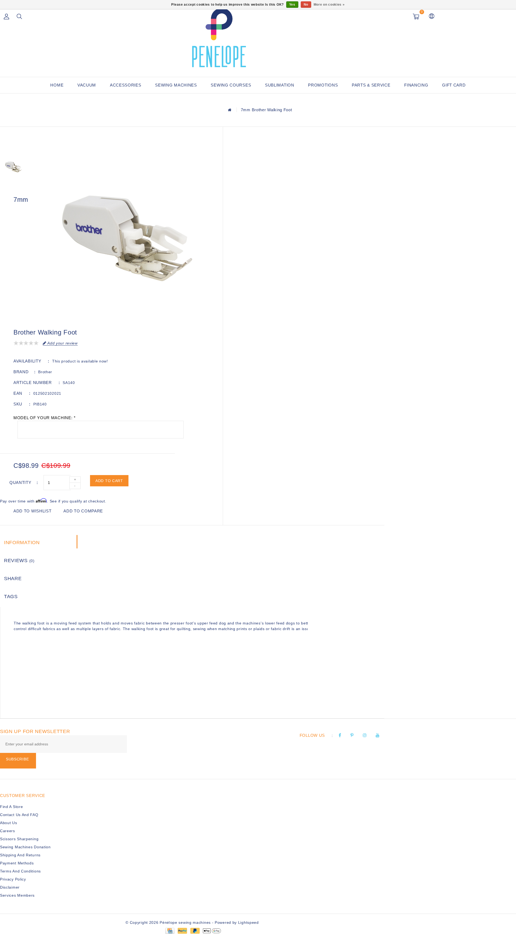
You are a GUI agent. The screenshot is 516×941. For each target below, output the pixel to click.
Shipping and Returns (20, 855)
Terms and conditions (20, 871)
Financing (416, 85)
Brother (45, 372)
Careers (7, 831)
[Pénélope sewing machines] (219, 37)
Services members (17, 895)
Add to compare (83, 511)
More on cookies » (329, 4)
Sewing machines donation (25, 847)
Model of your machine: (44, 417)
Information (22, 542)
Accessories (125, 85)
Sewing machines (176, 85)
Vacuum (86, 85)
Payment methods (17, 863)
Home (56, 85)
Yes (292, 4)
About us (8, 823)
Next (13, 191)
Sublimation (279, 85)
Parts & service (371, 85)
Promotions (323, 85)
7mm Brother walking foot (266, 109)
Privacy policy (13, 879)
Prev (13, 142)
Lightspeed (248, 922)
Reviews (19, 560)
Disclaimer (10, 887)
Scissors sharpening (19, 839)
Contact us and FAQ (19, 815)
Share (13, 578)
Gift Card (453, 85)
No (306, 4)
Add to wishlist (32, 511)
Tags (11, 596)
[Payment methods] (169, 932)
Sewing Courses (231, 85)
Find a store (11, 806)
